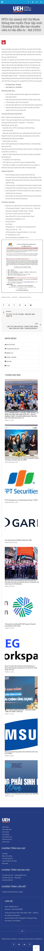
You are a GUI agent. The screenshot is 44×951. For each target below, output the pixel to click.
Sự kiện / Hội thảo (11, 357)
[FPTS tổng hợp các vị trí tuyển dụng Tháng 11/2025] (21, 483)
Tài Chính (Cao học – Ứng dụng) (11, 877)
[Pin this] (20, 305)
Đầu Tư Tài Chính (7, 856)
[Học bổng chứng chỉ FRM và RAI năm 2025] (21, 523)
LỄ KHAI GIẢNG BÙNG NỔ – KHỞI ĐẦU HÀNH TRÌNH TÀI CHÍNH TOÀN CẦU (20, 710)
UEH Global (5, 834)
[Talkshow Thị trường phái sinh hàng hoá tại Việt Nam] (21, 776)
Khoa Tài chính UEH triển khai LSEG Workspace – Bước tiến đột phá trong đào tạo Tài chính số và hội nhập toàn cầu (21, 667)
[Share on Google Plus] (14, 305)
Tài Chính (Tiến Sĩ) (7, 880)
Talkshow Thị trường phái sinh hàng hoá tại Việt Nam (21, 794)
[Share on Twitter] (9, 305)
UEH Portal (5, 827)
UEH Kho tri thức (7, 839)
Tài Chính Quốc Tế (7, 858)
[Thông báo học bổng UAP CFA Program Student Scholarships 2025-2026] (21, 607)
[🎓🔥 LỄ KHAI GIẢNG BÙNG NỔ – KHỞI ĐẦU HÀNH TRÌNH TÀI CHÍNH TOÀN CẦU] (21, 692)
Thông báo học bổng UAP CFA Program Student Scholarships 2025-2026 (20, 625)
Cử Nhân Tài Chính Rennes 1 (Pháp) (12, 892)
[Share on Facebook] (4, 305)
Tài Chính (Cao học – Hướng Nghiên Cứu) (14, 875)
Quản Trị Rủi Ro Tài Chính (9, 861)
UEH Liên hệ (5, 842)
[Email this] (31, 305)
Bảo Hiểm (5, 863)
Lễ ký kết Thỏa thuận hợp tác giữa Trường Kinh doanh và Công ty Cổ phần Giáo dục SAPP (22, 459)
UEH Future (5, 832)
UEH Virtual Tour (7, 837)
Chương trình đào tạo (12, 349)
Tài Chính (5, 853)
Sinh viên (14, 297)
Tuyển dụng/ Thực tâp (25, 297)
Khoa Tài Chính (10, 344)
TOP (22, 931)
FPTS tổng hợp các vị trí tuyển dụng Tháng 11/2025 (21, 500)
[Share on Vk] (25, 305)
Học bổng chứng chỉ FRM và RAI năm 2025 (18, 540)
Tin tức (8, 365)
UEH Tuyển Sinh (6, 829)
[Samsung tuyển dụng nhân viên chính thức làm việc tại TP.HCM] (21, 734)
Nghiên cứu (9, 353)
